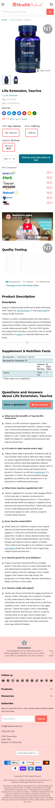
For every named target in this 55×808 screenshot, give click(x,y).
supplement (39, 472)
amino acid (42, 310)
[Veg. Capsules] (11, 136)
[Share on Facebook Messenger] (19, 113)
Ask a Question (41, 404)
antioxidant (10, 548)
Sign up (41, 718)
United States (26, 753)
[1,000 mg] (31, 136)
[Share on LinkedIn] (14, 113)
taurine (19, 334)
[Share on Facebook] (4, 113)
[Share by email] (29, 113)
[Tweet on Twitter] (9, 113)
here (13, 285)
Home (4, 20)
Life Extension (11, 95)
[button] (34, 113)
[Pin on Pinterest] (24, 113)
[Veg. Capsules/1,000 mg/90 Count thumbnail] (6, 80)
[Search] (50, 12)
